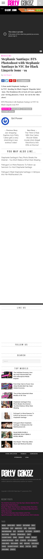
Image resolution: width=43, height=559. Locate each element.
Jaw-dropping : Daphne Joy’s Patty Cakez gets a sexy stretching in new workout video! (11, 138)
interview (20, 531)
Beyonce (34, 537)
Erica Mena (5, 549)
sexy (11, 528)
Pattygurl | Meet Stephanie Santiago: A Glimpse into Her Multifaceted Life (20, 173)
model (4, 525)
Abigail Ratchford (7, 540)
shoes (4, 546)
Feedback (23, 453)
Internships (18, 457)
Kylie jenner (14, 543)
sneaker (21, 537)
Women (28, 537)
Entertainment (32, 540)
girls (33, 525)
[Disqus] (21, 209)
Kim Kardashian (6, 531)
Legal (27, 457)
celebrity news (6, 537)
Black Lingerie (16, 109)
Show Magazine (26, 109)
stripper (23, 540)
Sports (12, 549)
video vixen (32, 528)
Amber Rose (18, 528)
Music (22, 546)
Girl (25, 528)
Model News (11, 525)
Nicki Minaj (5, 528)
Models (19, 525)
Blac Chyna (5, 534)
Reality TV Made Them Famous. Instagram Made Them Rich (19, 507)
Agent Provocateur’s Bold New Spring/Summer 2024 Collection (20, 515)
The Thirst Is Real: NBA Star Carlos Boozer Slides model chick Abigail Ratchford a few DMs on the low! (32, 139)
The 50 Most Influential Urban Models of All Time (15, 513)
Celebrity (37, 531)
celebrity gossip (13, 546)
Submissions (34, 453)
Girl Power (7, 75)
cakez (29, 534)
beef (14, 531)
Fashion (13, 534)
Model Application (11, 453)
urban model (21, 534)
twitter (28, 546)
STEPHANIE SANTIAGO (8, 111)
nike (21, 543)
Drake (15, 537)
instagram (26, 525)
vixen (16, 540)
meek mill (27, 543)
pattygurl (29, 531)
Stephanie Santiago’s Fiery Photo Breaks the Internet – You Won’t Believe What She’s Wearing (20, 158)
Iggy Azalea (35, 543)
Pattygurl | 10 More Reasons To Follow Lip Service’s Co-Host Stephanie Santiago (18, 166)
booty (34, 546)
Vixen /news (5, 543)
